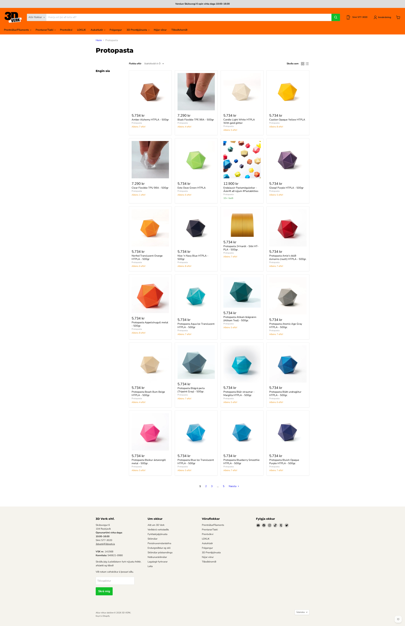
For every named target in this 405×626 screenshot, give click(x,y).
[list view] (307, 63)
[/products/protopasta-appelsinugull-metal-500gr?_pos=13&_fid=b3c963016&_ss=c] (150, 295)
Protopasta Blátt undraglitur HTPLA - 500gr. (285, 393)
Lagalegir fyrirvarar (158, 561)
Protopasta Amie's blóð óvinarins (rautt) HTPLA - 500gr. (288, 257)
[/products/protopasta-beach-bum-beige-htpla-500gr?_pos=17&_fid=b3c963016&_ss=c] (150, 364)
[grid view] (302, 63)
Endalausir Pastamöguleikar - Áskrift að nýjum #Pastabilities (240, 189)
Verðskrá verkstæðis (158, 529)
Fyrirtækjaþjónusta (157, 534)
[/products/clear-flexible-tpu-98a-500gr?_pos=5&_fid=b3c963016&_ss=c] (150, 159)
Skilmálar (152, 538)
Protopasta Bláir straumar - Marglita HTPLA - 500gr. (239, 393)
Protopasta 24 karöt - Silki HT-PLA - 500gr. (241, 248)
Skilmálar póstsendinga (160, 552)
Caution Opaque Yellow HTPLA (287, 119)
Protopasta (137, 123)
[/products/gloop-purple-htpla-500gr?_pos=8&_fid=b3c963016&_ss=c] (288, 159)
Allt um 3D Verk (156, 525)
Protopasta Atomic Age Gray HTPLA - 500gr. (285, 325)
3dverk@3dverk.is (105, 544)
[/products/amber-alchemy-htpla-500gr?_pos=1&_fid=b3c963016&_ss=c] (150, 91)
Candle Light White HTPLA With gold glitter (239, 121)
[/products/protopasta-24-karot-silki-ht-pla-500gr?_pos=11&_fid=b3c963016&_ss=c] (242, 223)
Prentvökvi (66, 30)
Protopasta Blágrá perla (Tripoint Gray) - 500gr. (191, 390)
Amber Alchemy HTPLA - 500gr (150, 119)
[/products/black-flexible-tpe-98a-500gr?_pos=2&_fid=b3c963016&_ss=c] (196, 91)
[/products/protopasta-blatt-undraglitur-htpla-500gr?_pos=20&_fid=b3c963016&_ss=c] (288, 364)
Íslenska (300, 612)
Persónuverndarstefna (159, 543)
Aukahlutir (97, 30)
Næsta (233, 486)
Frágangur (116, 30)
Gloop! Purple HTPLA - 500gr (286, 188)
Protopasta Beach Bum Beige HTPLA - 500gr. (148, 393)
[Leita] (335, 17)
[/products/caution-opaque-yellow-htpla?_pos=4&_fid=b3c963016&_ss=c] (288, 91)
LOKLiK (81, 30)
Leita (150, 566)
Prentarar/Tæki (45, 30)
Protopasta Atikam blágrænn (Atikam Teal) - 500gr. (239, 318)
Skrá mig (104, 591)
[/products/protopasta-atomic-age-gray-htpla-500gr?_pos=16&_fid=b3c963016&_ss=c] (288, 295)
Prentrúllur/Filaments (17, 30)
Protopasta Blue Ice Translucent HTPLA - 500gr (196, 461)
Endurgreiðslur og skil (159, 547)
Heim (99, 40)
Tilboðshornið (179, 30)
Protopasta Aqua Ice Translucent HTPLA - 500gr (196, 325)
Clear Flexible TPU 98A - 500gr (150, 188)
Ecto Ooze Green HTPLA (192, 188)
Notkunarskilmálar (157, 557)
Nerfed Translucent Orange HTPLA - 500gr (147, 257)
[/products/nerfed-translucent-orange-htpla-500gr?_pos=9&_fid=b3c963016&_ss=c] (150, 227)
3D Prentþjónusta (137, 30)
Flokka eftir (135, 63)
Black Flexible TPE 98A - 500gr (196, 119)
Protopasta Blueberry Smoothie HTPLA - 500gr (241, 461)
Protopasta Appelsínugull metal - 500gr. (150, 324)
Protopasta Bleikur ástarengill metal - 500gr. (149, 461)
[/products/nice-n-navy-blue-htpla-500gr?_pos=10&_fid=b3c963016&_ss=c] (196, 227)
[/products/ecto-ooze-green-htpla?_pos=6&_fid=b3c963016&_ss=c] (196, 159)
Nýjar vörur (160, 30)
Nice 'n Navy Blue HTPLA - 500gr (193, 257)
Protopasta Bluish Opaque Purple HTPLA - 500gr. (284, 461)
